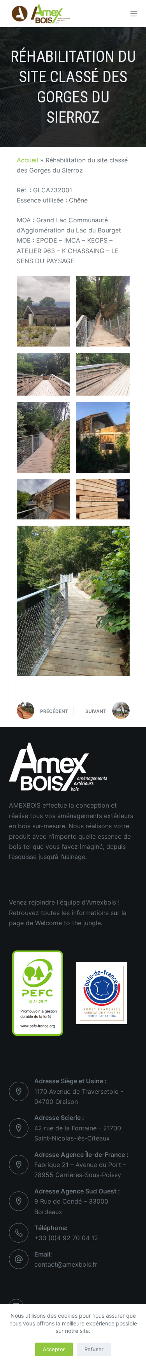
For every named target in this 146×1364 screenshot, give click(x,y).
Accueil (27, 160)
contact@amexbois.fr (65, 1264)
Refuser (94, 1349)
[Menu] (133, 13)
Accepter (54, 1349)
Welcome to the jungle (68, 923)
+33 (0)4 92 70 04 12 (66, 1238)
